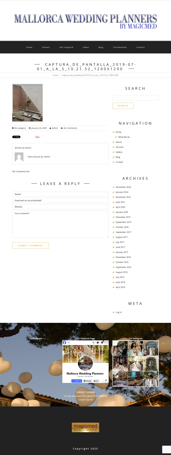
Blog (101, 47)
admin (55, 128)
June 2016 (120, 282)
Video (86, 47)
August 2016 (122, 272)
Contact (140, 47)
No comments (70, 128)
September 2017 (123, 232)
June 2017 (120, 247)
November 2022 (123, 197)
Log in (119, 312)
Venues (46, 47)
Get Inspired (66, 47)
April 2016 (120, 287)
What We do (124, 137)
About (119, 142)
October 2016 (122, 262)
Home (29, 47)
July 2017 (120, 242)
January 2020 (122, 212)
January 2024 (122, 192)
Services (119, 147)
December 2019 (123, 217)
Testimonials (120, 47)
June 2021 (120, 202)
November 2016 (123, 257)
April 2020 (120, 207)
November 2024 (123, 187)
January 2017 (122, 252)
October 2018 (122, 227)
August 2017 (122, 237)
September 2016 (123, 267)
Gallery (119, 152)
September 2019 (123, 222)
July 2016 (120, 277)
